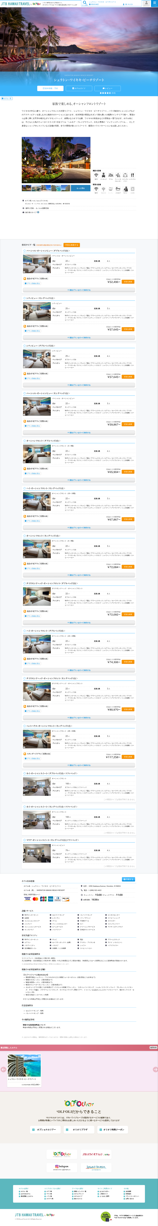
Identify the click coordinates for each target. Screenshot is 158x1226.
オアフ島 (49, 1191)
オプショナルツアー (46, 1129)
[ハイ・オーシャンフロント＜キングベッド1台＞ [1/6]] (37, 501)
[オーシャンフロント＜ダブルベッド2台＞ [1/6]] (37, 454)
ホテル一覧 (7, 98)
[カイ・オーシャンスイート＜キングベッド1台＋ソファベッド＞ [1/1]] (37, 820)
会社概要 (128, 1191)
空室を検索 (128, 282)
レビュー (108, 88)
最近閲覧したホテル (27, 1196)
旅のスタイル (78, 1198)
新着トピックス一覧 (80, 1191)
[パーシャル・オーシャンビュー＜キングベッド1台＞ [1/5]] (37, 406)
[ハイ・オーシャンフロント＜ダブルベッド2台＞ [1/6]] (37, 644)
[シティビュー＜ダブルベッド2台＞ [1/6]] (37, 359)
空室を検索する (71, 245)
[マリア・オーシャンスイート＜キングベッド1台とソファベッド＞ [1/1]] (37, 853)
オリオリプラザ (80, 1129)
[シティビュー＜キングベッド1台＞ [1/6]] (37, 311)
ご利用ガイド (104, 1194)
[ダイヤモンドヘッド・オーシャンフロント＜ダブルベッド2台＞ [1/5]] (37, 596)
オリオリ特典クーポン (113, 1129)
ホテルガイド (80, 88)
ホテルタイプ (78, 1196)
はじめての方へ (104, 1191)
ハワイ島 (49, 1196)
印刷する (129, 879)
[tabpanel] (56, 160)
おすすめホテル (25, 1194)
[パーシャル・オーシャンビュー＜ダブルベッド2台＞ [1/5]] (37, 264)
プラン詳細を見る (33, 283)
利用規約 (128, 1194)
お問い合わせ (130, 1198)
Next (87, 159)
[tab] (26, 188)
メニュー (154, 5)
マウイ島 (49, 1194)
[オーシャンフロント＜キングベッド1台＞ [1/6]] (37, 549)
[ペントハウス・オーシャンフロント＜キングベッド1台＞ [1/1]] (37, 739)
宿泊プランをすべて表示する (80, 290)
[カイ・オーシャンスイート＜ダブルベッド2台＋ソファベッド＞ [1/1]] (37, 786)
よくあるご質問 (104, 1196)
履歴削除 (153, 1047)
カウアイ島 (49, 1198)
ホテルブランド (79, 1194)
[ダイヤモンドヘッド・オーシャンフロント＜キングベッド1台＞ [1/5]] (37, 691)
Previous (25, 159)
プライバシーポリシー (132, 1196)
